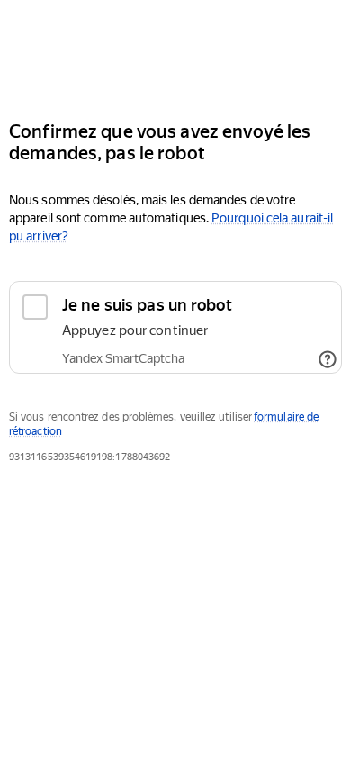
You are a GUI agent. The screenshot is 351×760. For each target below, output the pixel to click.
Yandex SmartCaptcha (123, 358)
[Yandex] (175, 52)
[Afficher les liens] (327, 359)
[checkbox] (175, 327)
